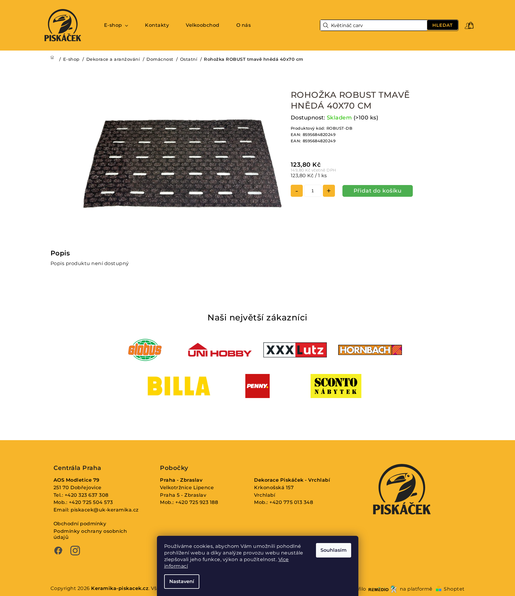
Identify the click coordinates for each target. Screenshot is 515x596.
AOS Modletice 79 (77, 480)
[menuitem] (116, 25)
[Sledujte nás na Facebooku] (58, 551)
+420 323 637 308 (87, 495)
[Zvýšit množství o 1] (329, 191)
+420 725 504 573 (91, 502)
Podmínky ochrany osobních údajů (90, 534)
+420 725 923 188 (196, 502)
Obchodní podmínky (80, 524)
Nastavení (181, 581)
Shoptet (454, 589)
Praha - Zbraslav (181, 480)
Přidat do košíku (378, 190)
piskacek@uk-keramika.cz (105, 510)
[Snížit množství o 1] (297, 191)
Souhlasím (333, 550)
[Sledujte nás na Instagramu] (75, 551)
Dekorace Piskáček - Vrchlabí (292, 480)
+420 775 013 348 (291, 502)
